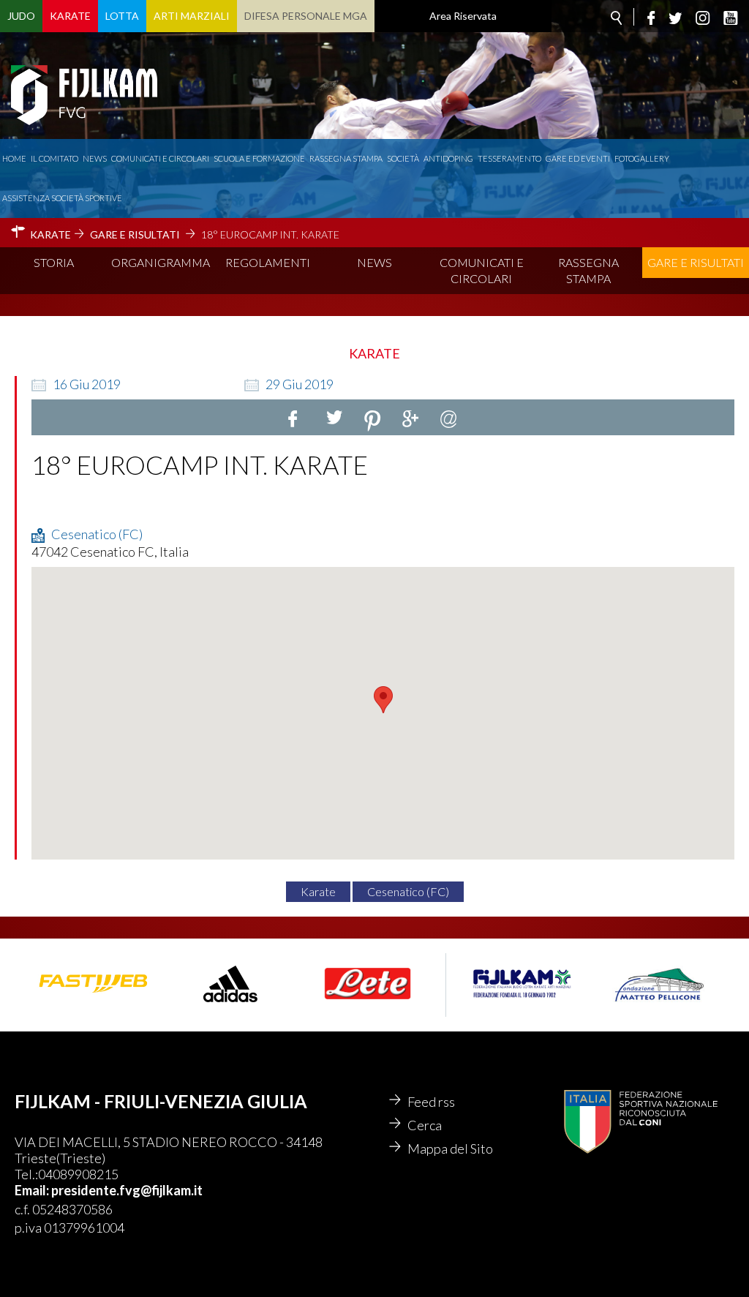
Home (14, 158)
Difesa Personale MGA (305, 16)
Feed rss (431, 1102)
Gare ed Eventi (578, 158)
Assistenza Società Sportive (62, 198)
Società (403, 158)
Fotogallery (641, 158)
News (95, 158)
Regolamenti (267, 262)
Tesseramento (509, 158)
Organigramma (160, 262)
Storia (54, 262)
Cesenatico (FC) (408, 891)
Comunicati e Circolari (482, 270)
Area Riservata (463, 16)
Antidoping (448, 158)
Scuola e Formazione (259, 158)
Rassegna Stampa (346, 158)
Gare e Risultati (695, 262)
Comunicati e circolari (160, 158)
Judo (21, 16)
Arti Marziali (192, 16)
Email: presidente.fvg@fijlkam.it (109, 1190)
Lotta (122, 16)
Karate (70, 16)
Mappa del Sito (450, 1148)
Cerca (424, 1125)
